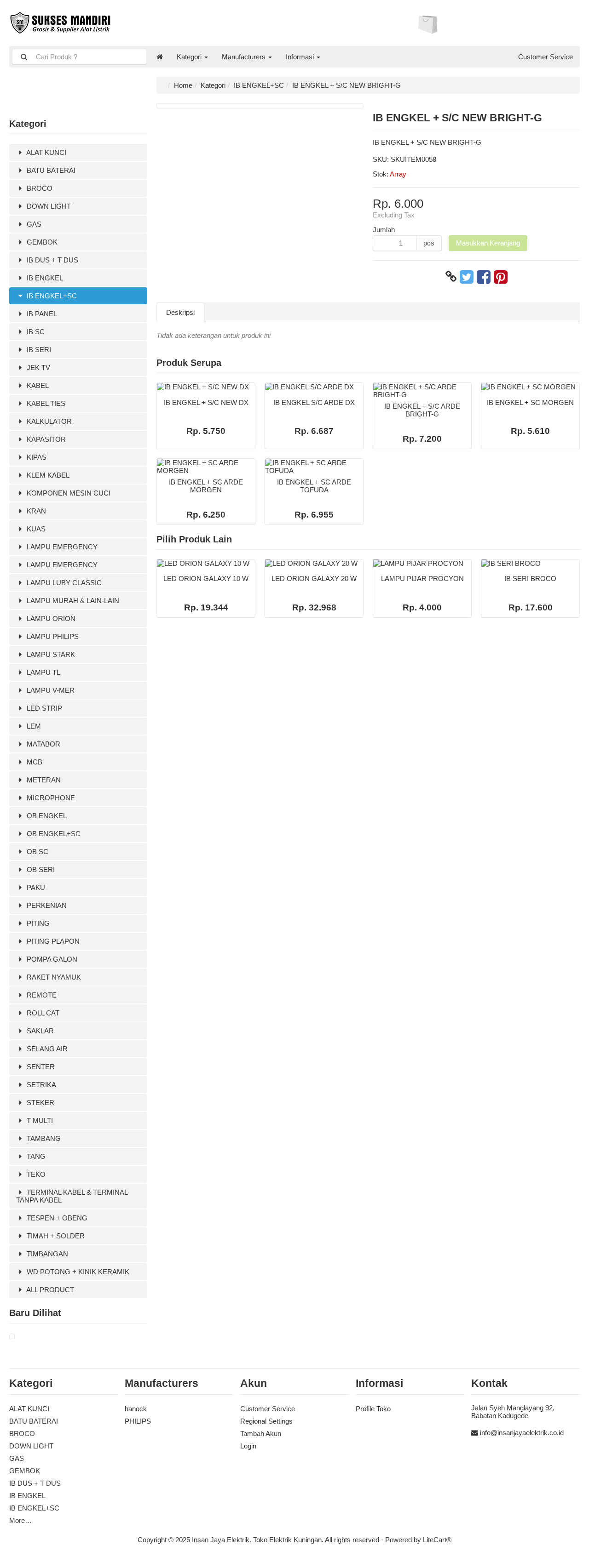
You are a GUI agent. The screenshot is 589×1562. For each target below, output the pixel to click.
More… (20, 1520)
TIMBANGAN (46, 1254)
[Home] (160, 57)
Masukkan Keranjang (488, 243)
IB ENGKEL (44, 278)
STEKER (39, 1102)
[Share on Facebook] (484, 277)
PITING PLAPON (52, 941)
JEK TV (37, 367)
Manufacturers (244, 57)
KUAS (35, 529)
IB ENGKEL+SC (51, 296)
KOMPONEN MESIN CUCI (67, 493)
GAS (33, 224)
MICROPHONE (50, 798)
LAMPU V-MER (50, 690)
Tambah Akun (260, 1433)
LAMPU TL (42, 672)
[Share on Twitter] (467, 277)
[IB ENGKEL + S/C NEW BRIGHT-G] (12, 1336)
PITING (37, 923)
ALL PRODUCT (49, 1290)
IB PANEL (41, 314)
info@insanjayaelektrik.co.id (522, 1433)
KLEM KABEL (47, 475)
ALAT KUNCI (45, 152)
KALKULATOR (48, 421)
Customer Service (545, 57)
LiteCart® (437, 1540)
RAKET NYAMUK (53, 977)
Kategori (190, 57)
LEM (33, 726)
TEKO (35, 1174)
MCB (33, 762)
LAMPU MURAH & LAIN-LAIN (72, 600)
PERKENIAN (46, 905)
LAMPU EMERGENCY (61, 547)
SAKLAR (39, 1031)
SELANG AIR (46, 1049)
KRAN (35, 511)
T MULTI (39, 1120)
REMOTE (41, 995)
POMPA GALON (51, 959)
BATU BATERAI (50, 170)
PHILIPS (138, 1421)
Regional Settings (266, 1421)
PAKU (35, 887)
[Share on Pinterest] (501, 277)
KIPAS (35, 457)
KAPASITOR (45, 439)
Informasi (301, 57)
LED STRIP (43, 708)
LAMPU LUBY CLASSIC (63, 583)
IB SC (35, 332)
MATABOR (42, 744)
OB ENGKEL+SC (53, 834)
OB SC (36, 851)
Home (183, 85)
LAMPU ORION (50, 618)
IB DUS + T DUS (51, 260)
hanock (136, 1409)
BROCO (38, 188)
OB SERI (40, 869)
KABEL (37, 385)
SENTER (40, 1067)
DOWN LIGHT (48, 206)
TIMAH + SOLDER (55, 1236)
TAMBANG (43, 1138)
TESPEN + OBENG (56, 1218)
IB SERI (38, 349)
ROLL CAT (42, 1013)
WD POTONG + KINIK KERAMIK (77, 1272)
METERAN (43, 780)
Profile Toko (373, 1409)
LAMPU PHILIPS (52, 636)
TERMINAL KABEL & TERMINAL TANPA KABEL (72, 1196)
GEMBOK (41, 242)
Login (248, 1446)
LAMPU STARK (50, 654)
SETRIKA (40, 1085)
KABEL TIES (45, 403)
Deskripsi (180, 312)
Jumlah (384, 230)
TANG (35, 1156)
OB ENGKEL (46, 816)
